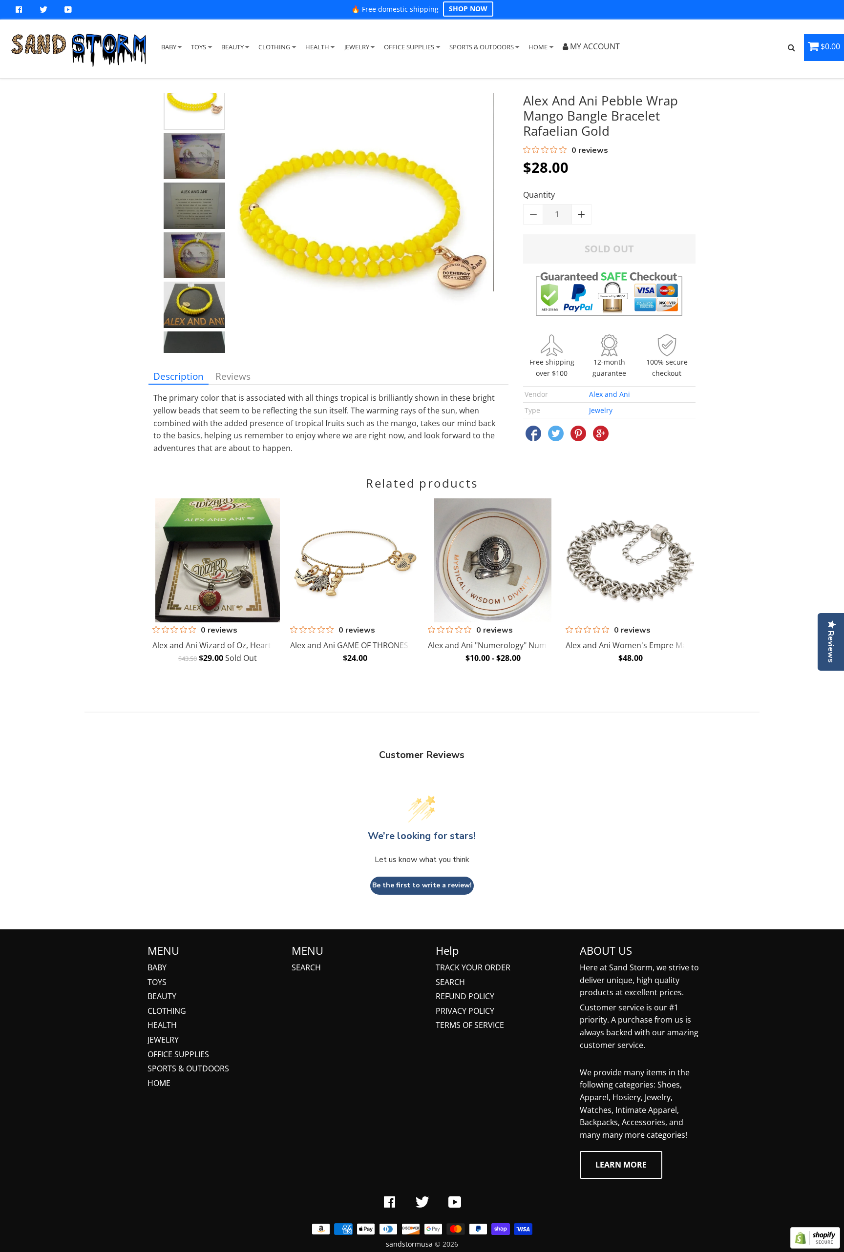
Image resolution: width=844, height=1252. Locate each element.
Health (162, 1025)
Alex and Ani (609, 394)
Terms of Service (470, 1025)
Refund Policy (465, 996)
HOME (538, 46)
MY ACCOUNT (594, 46)
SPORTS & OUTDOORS (481, 46)
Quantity (539, 194)
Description (178, 376)
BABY (168, 46)
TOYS (198, 46)
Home (159, 1083)
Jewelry (600, 410)
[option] (194, 99)
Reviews (233, 376)
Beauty (162, 996)
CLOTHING (274, 46)
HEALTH (317, 46)
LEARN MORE (621, 1164)
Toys (157, 982)
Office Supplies (178, 1054)
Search (306, 967)
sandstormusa (409, 1244)
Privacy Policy (465, 1011)
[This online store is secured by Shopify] (815, 1245)
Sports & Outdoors (188, 1068)
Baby (157, 967)
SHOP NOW (468, 8)
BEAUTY (232, 46)
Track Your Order (473, 967)
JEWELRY (356, 46)
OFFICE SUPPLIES (409, 46)
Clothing (167, 1011)
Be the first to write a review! (422, 885)
